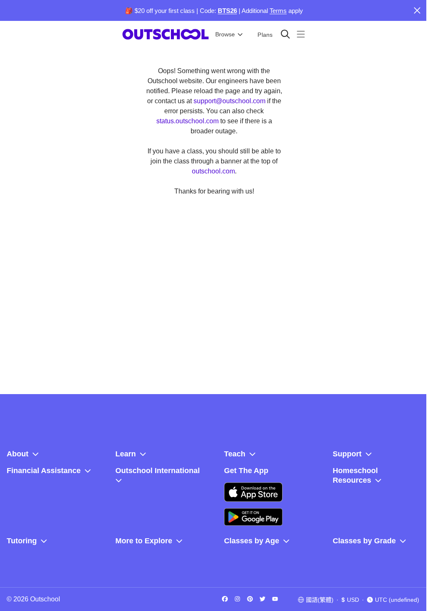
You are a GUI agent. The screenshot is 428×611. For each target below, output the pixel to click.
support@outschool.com (229, 100)
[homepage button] (165, 34)
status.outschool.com (187, 121)
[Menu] (300, 34)
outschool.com (213, 171)
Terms (278, 10)
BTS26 (227, 10)
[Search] (285, 34)
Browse (225, 34)
